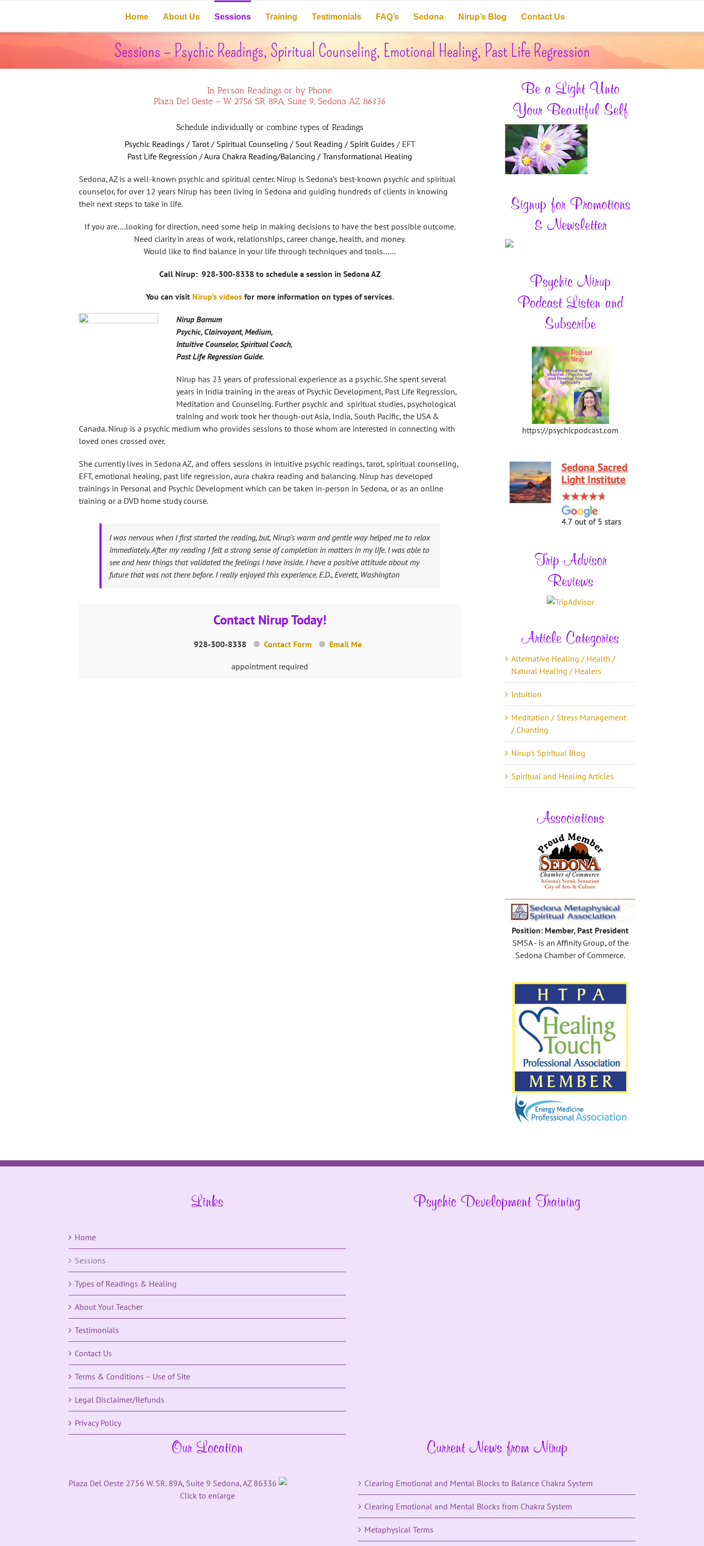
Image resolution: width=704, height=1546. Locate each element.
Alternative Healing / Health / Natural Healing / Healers (563, 664)
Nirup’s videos (217, 296)
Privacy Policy (98, 1423)
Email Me (345, 644)
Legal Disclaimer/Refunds (119, 1399)
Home (85, 1237)
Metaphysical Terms (398, 1529)
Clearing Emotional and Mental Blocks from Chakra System (468, 1506)
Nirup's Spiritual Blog (548, 753)
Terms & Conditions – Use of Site (132, 1376)
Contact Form (288, 644)
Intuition (526, 694)
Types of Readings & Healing (126, 1283)
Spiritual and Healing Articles (562, 776)
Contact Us (93, 1353)
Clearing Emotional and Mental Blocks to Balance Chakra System (478, 1483)
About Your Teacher (109, 1307)
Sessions (90, 1260)
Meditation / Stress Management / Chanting (568, 723)
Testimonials (97, 1330)
